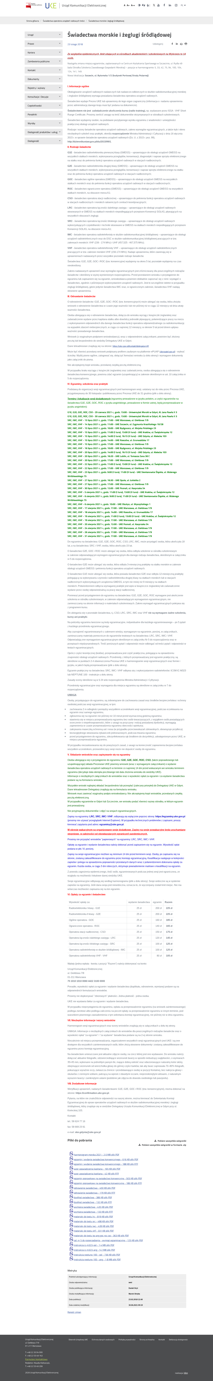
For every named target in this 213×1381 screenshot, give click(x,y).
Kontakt (162, 1339)
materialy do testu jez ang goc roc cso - (101, 1235)
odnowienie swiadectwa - (94, 1188)
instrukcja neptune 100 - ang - (97, 1259)
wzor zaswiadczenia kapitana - (97, 1169)
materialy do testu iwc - (94, 1226)
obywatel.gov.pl (167, 351)
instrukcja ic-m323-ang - (94, 1250)
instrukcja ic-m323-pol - (94, 1245)
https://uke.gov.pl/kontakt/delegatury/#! (131, 346)
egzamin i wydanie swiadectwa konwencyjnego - (106, 1159)
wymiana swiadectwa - (93, 1207)
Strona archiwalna (147, 1339)
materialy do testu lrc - (93, 1216)
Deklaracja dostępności (178, 1339)
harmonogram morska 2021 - (96, 1154)
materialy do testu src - (93, 1221)
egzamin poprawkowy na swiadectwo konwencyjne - (108, 1178)
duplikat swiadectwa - (93, 1197)
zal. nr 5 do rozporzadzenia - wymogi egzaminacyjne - (108, 1240)
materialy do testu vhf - (94, 1230)
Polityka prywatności (127, 1339)
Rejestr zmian (74, 1312)
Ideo (186, 1373)
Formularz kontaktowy (36, 1359)
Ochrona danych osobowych (103, 1339)
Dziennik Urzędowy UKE (78, 1339)
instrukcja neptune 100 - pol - (97, 1254)
